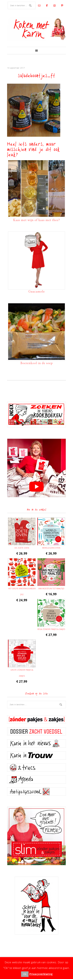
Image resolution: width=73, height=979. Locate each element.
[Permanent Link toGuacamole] (36, 286)
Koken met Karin (36, 29)
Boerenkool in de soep (36, 363)
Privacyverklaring (41, 974)
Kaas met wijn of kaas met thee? (36, 220)
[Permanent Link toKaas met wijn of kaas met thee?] (36, 215)
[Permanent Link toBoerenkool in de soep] (36, 358)
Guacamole (36, 291)
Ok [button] (24, 974)
